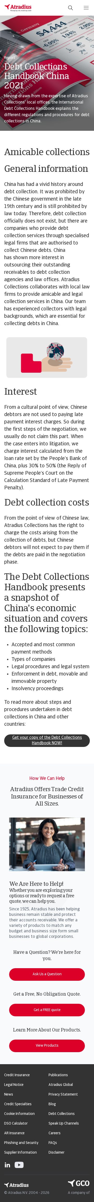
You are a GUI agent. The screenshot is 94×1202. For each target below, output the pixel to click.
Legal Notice (14, 1085)
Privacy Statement (63, 1095)
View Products (47, 1046)
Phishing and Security (21, 1143)
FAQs (53, 1143)
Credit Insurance (17, 1075)
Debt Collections (62, 1114)
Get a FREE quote (47, 1010)
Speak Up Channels (64, 1124)
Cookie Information (19, 1114)
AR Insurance (14, 1133)
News (8, 1095)
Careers (55, 1133)
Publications (58, 1075)
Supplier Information (20, 1153)
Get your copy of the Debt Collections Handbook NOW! (47, 740)
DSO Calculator (16, 1124)
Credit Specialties (18, 1104)
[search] (70, 8)
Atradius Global (61, 1085)
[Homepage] (18, 8)
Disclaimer (56, 1153)
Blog (52, 1104)
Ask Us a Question (47, 974)
